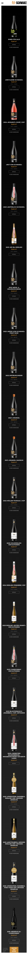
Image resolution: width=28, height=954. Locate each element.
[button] (2, 3)
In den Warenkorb (14, 47)
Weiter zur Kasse (14, 949)
